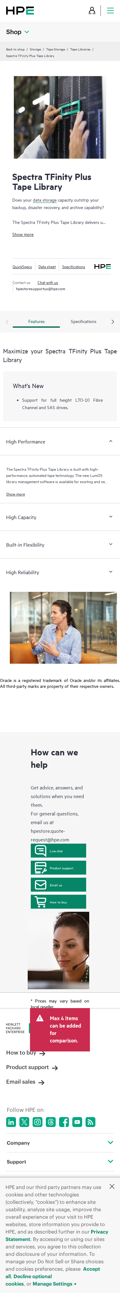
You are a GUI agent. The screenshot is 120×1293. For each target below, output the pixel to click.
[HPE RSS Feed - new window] (90, 1122)
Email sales (20, 1081)
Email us (56, 884)
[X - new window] (24, 1122)
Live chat (56, 850)
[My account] (92, 10)
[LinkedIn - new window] (11, 1122)
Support (16, 1162)
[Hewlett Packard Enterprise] (20, 10)
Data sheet (47, 266)
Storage (35, 48)
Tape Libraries (80, 48)
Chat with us (48, 282)
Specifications (73, 266)
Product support (62, 867)
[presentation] (113, 322)
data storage (45, 200)
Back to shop (15, 48)
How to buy (58, 901)
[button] (112, 1187)
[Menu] (110, 10)
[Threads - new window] (51, 1122)
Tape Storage (55, 48)
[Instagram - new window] (37, 1122)
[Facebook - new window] (64, 1122)
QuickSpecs (22, 266)
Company (18, 1143)
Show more (23, 234)
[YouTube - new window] (77, 1122)
